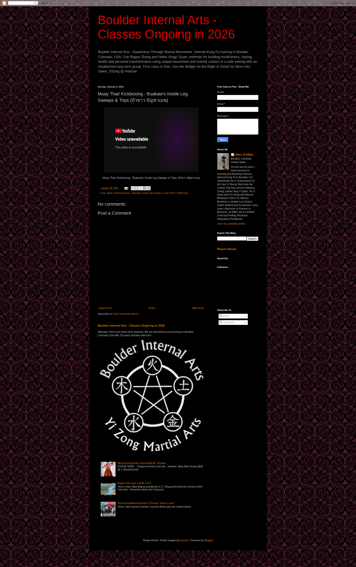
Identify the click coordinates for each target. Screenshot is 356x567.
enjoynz (184, 540)
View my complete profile (231, 223)
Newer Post (105, 308)
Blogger (208, 540)
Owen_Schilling (244, 154)
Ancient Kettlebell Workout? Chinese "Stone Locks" (146, 503)
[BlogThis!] (137, 188)
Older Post (198, 308)
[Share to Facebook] (145, 188)
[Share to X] (141, 188)
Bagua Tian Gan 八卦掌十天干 (134, 483)
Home (152, 308)
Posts (225, 316)
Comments (228, 322)
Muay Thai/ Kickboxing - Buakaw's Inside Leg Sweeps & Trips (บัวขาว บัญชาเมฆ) (147, 193)
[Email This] (133, 188)
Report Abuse (226, 249)
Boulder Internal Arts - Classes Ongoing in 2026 (131, 325)
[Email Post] (126, 188)
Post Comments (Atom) (126, 314)
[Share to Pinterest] (148, 188)
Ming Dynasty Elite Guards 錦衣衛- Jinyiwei (142, 463)
